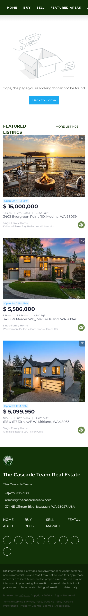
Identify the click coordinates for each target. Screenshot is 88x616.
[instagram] (52, 540)
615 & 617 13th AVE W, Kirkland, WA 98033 (36, 422)
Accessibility (62, 605)
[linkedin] (18, 540)
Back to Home (44, 100)
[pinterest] (75, 540)
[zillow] (41, 540)
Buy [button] (26, 7)
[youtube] (63, 540)
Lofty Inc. (24, 595)
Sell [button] (40, 7)
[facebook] (7, 540)
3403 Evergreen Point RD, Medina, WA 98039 (40, 217)
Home (12, 7)
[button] (9, 521)
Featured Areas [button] (66, 7)
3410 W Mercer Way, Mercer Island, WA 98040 (40, 319)
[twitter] (30, 540)
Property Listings (30, 605)
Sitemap (48, 605)
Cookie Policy (53, 601)
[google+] (7, 551)
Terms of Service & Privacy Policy (23, 601)
